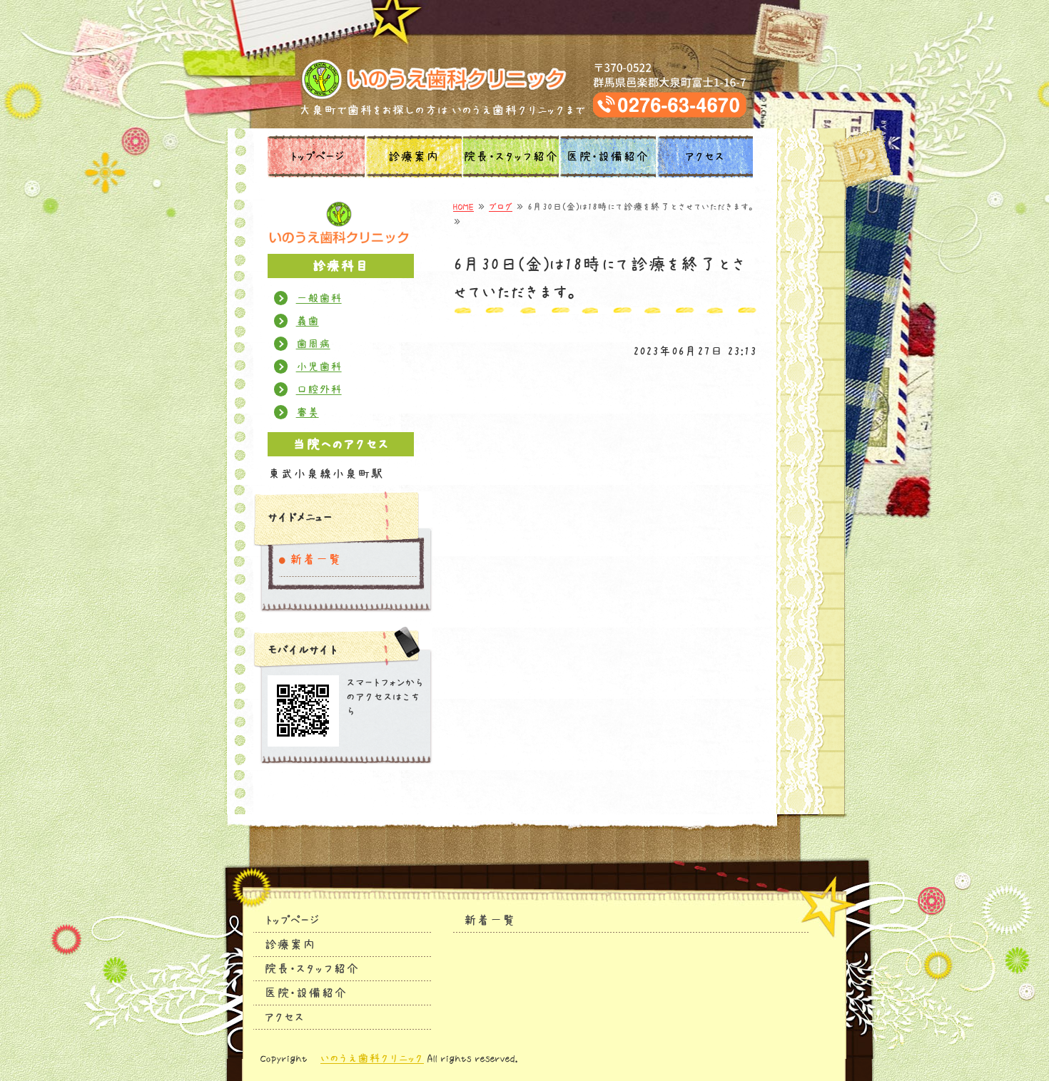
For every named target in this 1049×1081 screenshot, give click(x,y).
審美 (307, 412)
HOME (463, 207)
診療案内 (413, 156)
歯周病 (313, 343)
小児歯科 (319, 366)
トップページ (316, 156)
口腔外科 (319, 389)
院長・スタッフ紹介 (510, 156)
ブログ (500, 207)
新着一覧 (315, 559)
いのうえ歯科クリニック (372, 1058)
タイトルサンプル (524, 79)
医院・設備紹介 (607, 156)
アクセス (704, 156)
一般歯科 (319, 298)
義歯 (307, 321)
